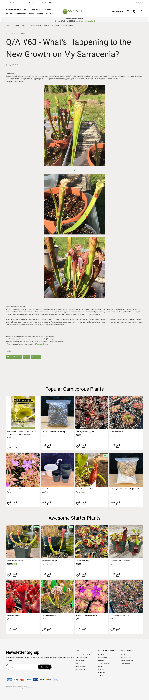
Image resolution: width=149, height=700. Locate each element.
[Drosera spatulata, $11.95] (126, 412)
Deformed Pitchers (15, 33)
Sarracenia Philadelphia (15, 561)
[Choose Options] (49, 446)
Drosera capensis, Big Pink (119, 615)
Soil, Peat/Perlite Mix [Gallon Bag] (53, 432)
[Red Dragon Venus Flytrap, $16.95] (91, 412)
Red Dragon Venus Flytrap (85, 432)
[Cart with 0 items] (141, 11)
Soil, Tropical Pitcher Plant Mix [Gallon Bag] (125, 489)
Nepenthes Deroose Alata (85, 489)
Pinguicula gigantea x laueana (86, 615)
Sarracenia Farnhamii (49, 615)
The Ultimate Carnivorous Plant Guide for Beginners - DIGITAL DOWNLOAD (21, 433)
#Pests (26, 357)
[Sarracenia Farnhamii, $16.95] (57, 596)
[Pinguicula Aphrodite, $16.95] (23, 470)
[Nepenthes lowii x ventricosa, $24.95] (126, 541)
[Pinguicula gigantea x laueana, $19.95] (91, 596)
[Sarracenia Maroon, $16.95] (23, 596)
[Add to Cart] (15, 449)
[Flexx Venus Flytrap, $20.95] (91, 541)
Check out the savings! (87, 21)
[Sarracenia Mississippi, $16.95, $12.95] (57, 541)
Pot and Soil (46, 489)
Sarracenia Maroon (13, 615)
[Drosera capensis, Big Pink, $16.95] (126, 596)
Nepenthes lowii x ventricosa (120, 561)
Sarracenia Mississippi (49, 561)
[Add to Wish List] (9, 449)
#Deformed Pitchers (14, 357)
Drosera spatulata (116, 432)
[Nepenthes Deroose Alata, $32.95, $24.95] (91, 470)
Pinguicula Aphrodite (14, 489)
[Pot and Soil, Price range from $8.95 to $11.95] (57, 470)
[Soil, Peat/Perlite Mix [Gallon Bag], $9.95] (57, 412)
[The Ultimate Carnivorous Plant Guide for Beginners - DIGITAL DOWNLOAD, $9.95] (23, 412)
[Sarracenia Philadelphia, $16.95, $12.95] (23, 541)
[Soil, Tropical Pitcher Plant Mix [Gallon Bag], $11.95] (126, 470)
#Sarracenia (36, 357)
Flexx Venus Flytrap (82, 561)
